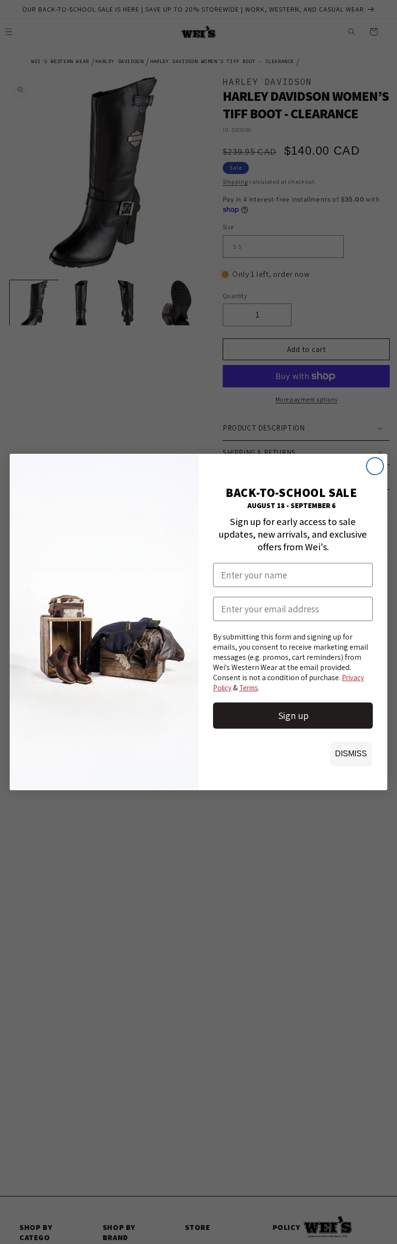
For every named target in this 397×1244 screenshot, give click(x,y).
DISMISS (351, 754)
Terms (248, 687)
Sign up (293, 715)
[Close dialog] (374, 466)
